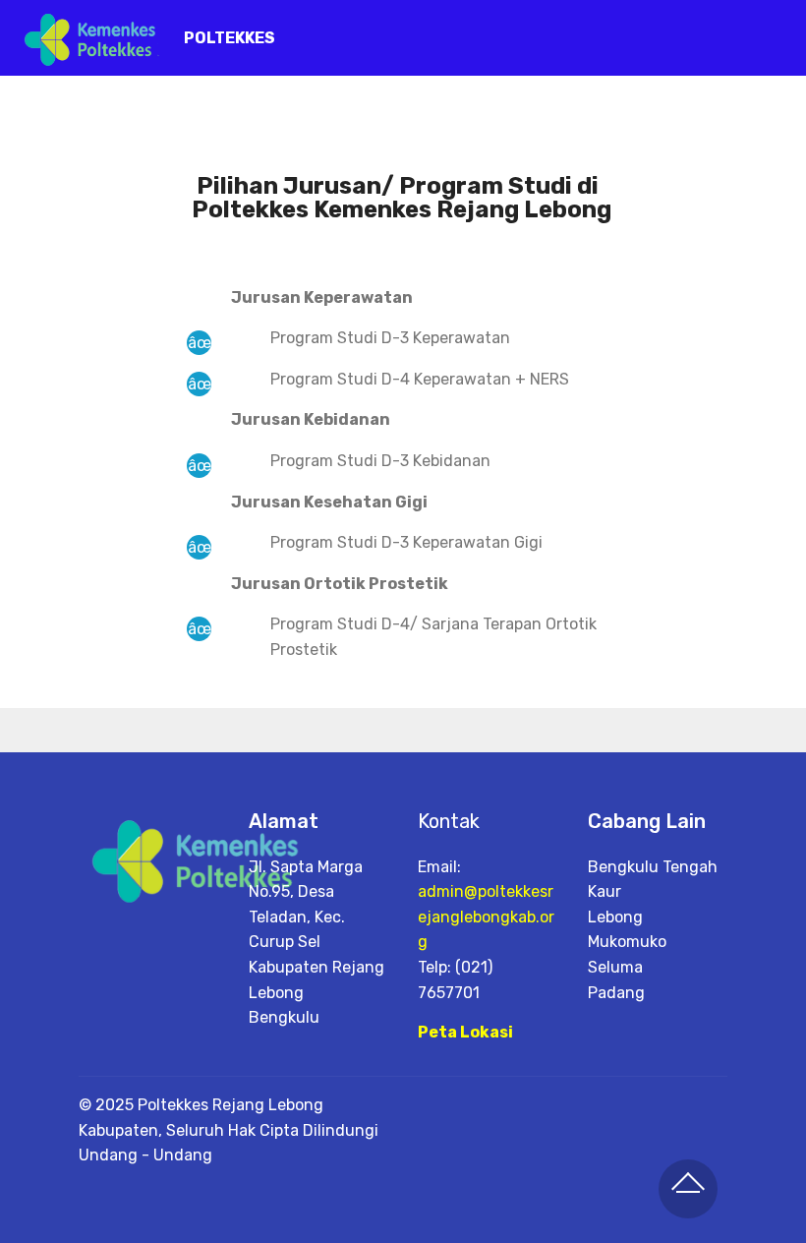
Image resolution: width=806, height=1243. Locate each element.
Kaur (604, 891)
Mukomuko (627, 941)
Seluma (615, 967)
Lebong (615, 917)
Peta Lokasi (465, 1032)
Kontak (449, 821)
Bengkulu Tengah (653, 867)
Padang (616, 992)
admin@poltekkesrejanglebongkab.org (486, 916)
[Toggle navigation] (775, 32)
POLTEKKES (229, 38)
